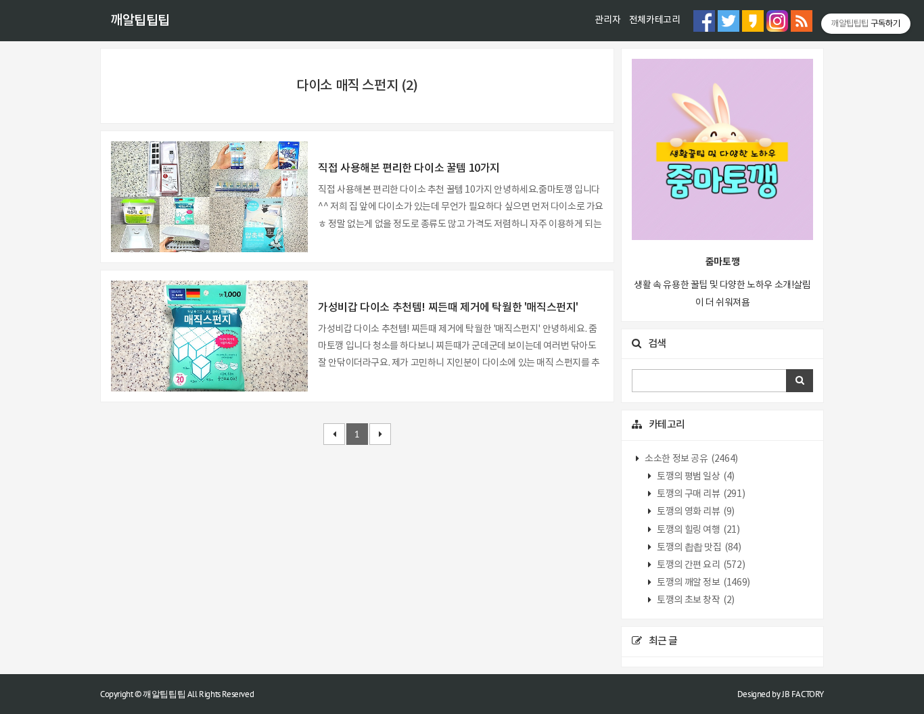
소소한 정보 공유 (690, 459)
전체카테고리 (654, 20)
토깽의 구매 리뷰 (700, 494)
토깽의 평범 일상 (695, 476)
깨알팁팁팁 (140, 21)
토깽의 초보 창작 (695, 600)
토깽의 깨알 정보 (702, 582)
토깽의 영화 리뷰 (695, 511)
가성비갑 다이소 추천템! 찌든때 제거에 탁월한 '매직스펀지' (448, 308)
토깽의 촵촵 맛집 (698, 547)
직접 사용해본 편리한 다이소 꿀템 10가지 (409, 168)
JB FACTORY (803, 694)
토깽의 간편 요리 (700, 565)
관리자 (607, 20)
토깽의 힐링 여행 (697, 530)
